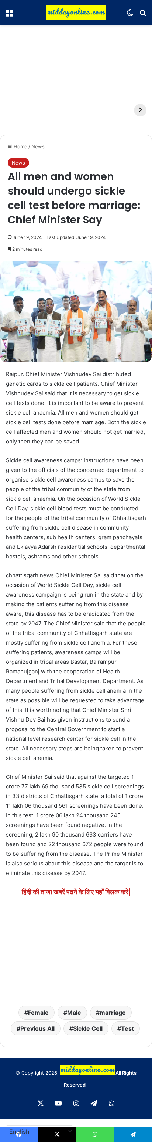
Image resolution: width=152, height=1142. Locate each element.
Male (74, 1012)
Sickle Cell (88, 1028)
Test (127, 1028)
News (38, 146)
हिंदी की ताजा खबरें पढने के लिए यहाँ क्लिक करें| (76, 892)
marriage (113, 1012)
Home (19, 146)
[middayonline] (76, 12)
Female (38, 1012)
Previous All (37, 1028)
